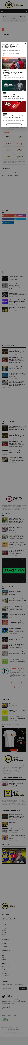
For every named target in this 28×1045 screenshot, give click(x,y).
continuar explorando (14, 124)
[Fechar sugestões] (14, 522)
